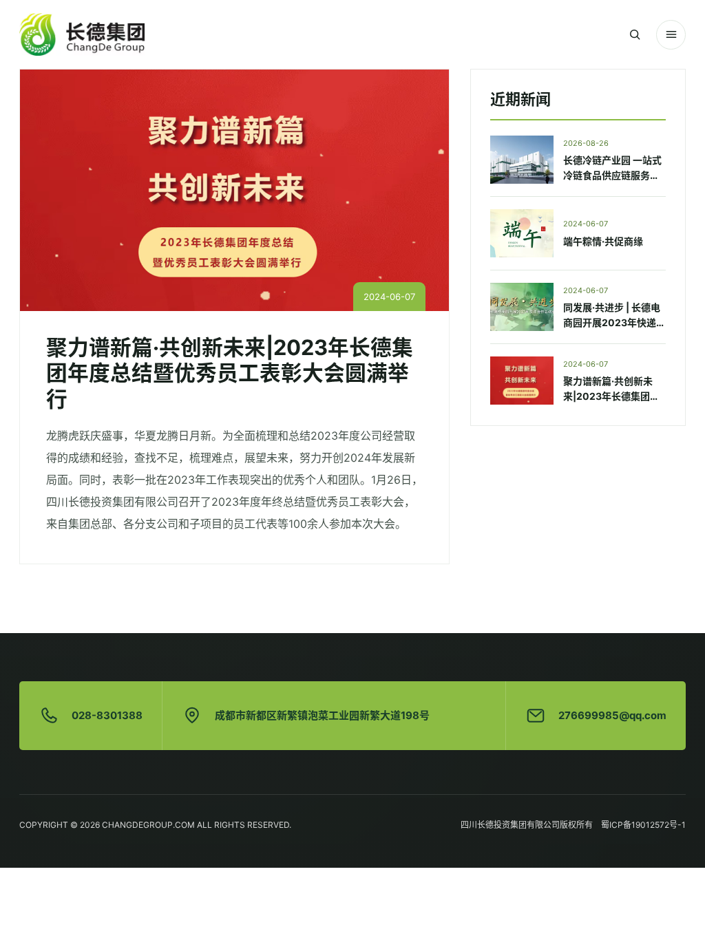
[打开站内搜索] (634, 35)
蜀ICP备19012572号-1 (643, 825)
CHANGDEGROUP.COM (148, 825)
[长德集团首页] (82, 34)
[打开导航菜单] (671, 35)
